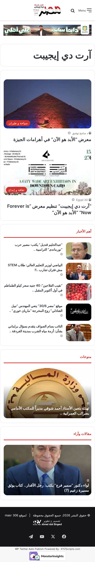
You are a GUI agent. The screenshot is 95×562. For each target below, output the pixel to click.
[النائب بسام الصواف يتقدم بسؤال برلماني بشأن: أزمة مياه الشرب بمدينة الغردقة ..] (78, 332)
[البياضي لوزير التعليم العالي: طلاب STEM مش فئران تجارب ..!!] (78, 271)
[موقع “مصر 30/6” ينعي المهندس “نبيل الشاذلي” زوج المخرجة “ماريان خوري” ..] (78, 312)
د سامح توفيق (80, 133)
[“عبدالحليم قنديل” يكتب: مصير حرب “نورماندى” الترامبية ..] (78, 251)
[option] (47, 393)
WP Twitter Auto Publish (29, 549)
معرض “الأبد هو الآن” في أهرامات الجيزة (52, 139)
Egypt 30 (82, 200)
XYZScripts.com (70, 549)
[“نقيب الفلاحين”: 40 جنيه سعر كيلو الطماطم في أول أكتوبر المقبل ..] (78, 291)
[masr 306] (47, 10)
